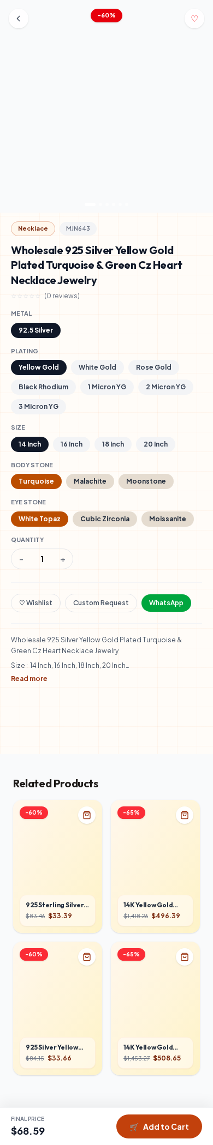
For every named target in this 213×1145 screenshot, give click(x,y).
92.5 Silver (36, 330)
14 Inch (30, 444)
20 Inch (156, 444)
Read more (29, 678)
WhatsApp (166, 603)
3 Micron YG (38, 406)
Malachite (90, 481)
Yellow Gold (39, 367)
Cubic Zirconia (104, 519)
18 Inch (113, 444)
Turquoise (36, 481)
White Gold (97, 367)
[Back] (18, 18)
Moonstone (146, 481)
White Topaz (40, 519)
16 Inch (71, 444)
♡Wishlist (35, 603)
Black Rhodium (43, 387)
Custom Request (101, 603)
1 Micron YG (107, 387)
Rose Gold (153, 367)
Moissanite (167, 519)
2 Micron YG (166, 387)
